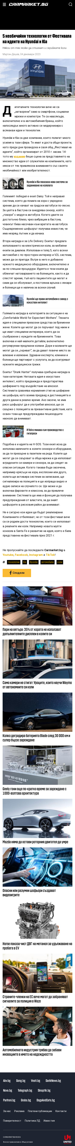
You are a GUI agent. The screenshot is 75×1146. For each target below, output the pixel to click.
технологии (14, 562)
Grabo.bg (26, 1100)
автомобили (47, 562)
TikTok (50, 555)
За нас (7, 1111)
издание (19, 156)
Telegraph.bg (25, 1090)
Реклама (19, 1111)
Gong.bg (20, 1080)
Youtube (8, 555)
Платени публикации (40, 1111)
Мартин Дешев (11, 54)
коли (59, 562)
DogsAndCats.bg (46, 1100)
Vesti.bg (35, 1080)
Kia (24, 562)
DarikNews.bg (53, 1080)
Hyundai (34, 562)
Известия (49, 1120)
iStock (72, 94)
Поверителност (12, 1120)
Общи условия (27, 1142)
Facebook (21, 555)
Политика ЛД (32, 1120)
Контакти (60, 1111)
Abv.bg (6, 1080)
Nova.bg (7, 1090)
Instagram (36, 555)
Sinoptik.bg (44, 1090)
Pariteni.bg (9, 1100)
